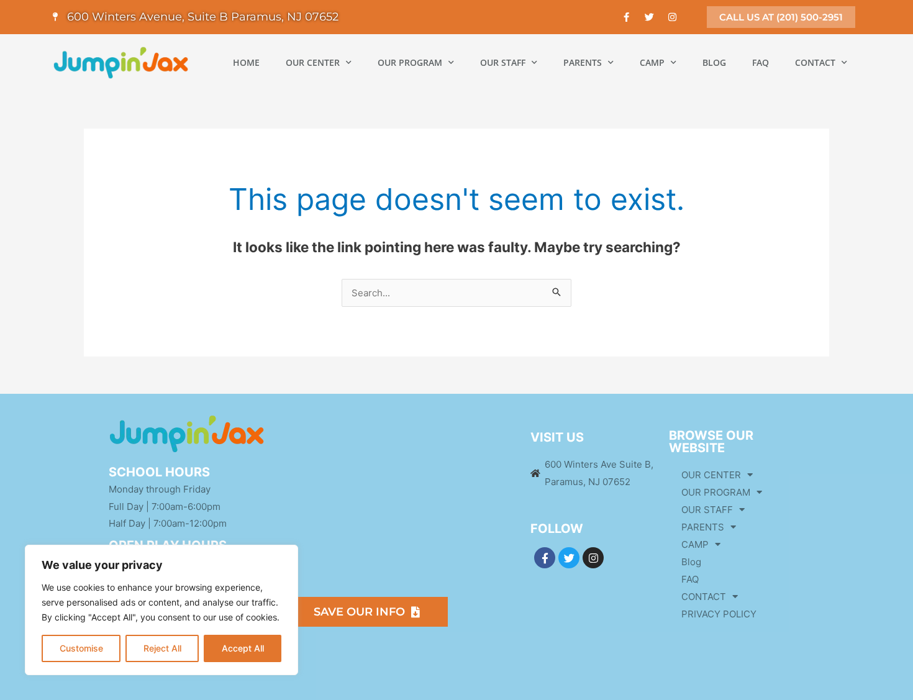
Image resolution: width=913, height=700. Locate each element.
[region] (161, 610)
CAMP (652, 62)
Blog (691, 562)
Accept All (243, 648)
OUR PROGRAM (410, 62)
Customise (81, 648)
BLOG (714, 62)
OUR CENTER (313, 62)
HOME (246, 62)
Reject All (162, 648)
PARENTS (582, 62)
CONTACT (815, 62)
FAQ (760, 62)
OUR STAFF (502, 62)
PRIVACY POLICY (718, 614)
